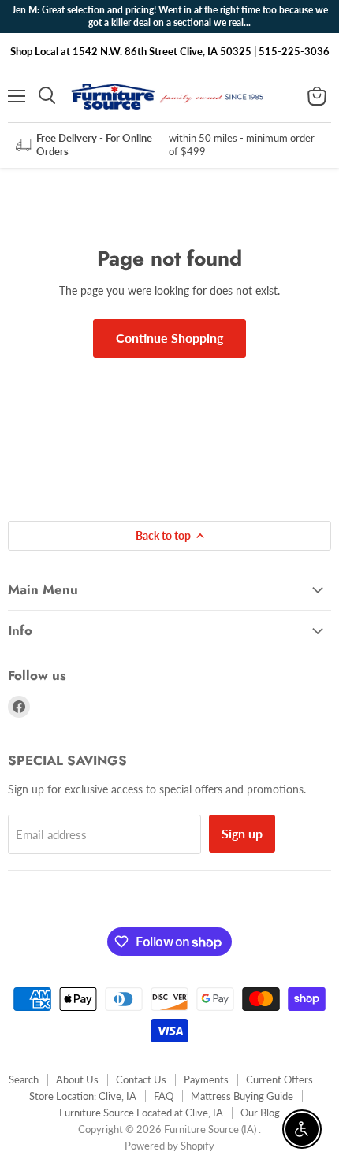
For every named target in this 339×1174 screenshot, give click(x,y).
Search (24, 1079)
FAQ (163, 1096)
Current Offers (279, 1079)
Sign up (242, 833)
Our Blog (260, 1112)
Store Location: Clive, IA (82, 1096)
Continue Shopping (169, 337)
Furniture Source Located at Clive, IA (141, 1112)
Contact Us (141, 1079)
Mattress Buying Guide (242, 1096)
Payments (206, 1079)
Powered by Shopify (169, 1145)
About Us (77, 1079)
